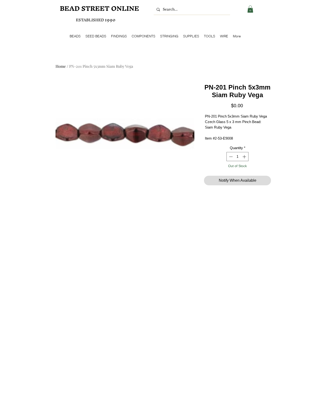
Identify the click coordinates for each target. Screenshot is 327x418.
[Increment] (245, 156)
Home (61, 66)
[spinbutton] (238, 156)
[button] (250, 9)
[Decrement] (230, 156)
